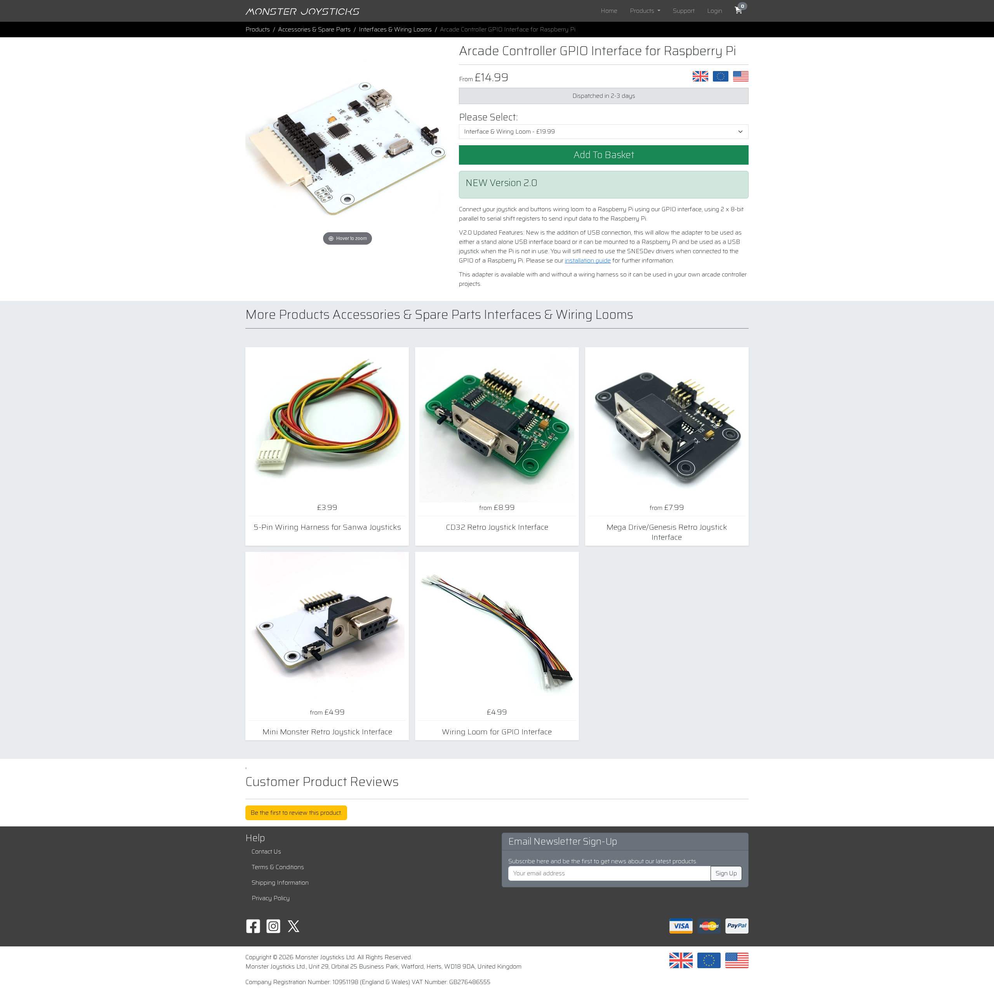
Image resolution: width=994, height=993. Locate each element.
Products (257, 29)
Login (714, 11)
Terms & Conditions (278, 867)
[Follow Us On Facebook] (253, 925)
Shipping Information (280, 882)
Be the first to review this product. (296, 812)
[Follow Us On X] (293, 925)
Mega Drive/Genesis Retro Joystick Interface (666, 532)
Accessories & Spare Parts (314, 29)
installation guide (588, 260)
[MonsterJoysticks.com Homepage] (302, 11)
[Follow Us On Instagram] (273, 925)
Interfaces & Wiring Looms (395, 29)
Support (684, 11)
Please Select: (488, 117)
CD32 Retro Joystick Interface (497, 527)
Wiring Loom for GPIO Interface (497, 731)
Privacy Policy (271, 898)
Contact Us (266, 851)
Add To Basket (603, 155)
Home (609, 11)
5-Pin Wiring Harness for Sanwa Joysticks (327, 527)
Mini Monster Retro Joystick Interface (327, 731)
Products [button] (643, 11)
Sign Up (726, 873)
